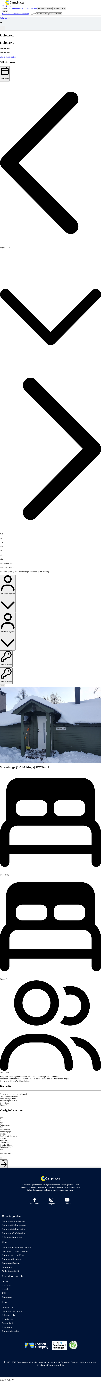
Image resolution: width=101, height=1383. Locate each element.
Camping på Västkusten (13, 1233)
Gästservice (7, 1307)
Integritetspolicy (88, 1362)
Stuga (5, 1281)
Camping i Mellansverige (14, 1225)
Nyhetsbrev (7, 1319)
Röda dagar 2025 (10, 1271)
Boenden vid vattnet (12, 1259)
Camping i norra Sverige (13, 1221)
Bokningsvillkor (9, 1315)
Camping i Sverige (10, 1331)
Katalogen (7, 1267)
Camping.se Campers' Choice (16, 1247)
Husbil (5, 1289)
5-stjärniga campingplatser (15, 1251)
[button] (5, 8)
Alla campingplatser (12, 1237)
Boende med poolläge (13, 1255)
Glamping (7, 1297)
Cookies (74, 1362)
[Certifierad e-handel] (73, 1345)
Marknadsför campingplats (50, 1365)
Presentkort (7, 1323)
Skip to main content (8, 57)
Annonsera (7, 1327)
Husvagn (6, 1285)
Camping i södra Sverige (13, 1229)
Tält (4, 1293)
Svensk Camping (62, 1362)
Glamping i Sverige (11, 1263)
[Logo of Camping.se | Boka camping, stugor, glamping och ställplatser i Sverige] (15, 2)
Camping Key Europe (12, 1311)
